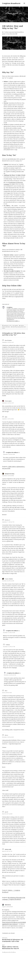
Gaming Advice (20, 327)
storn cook (8, 849)
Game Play (14, 327)
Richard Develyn (9, 473)
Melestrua (8, 904)
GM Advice (7, 327)
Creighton (16, 325)
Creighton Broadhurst (11, 3)
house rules (7, 148)
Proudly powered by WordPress (9, 952)
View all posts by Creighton (13, 321)
